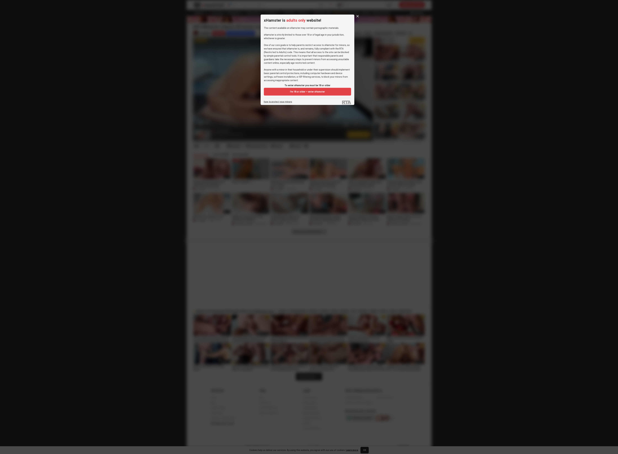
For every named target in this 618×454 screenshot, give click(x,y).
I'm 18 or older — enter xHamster (307, 91)
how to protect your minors (278, 102)
